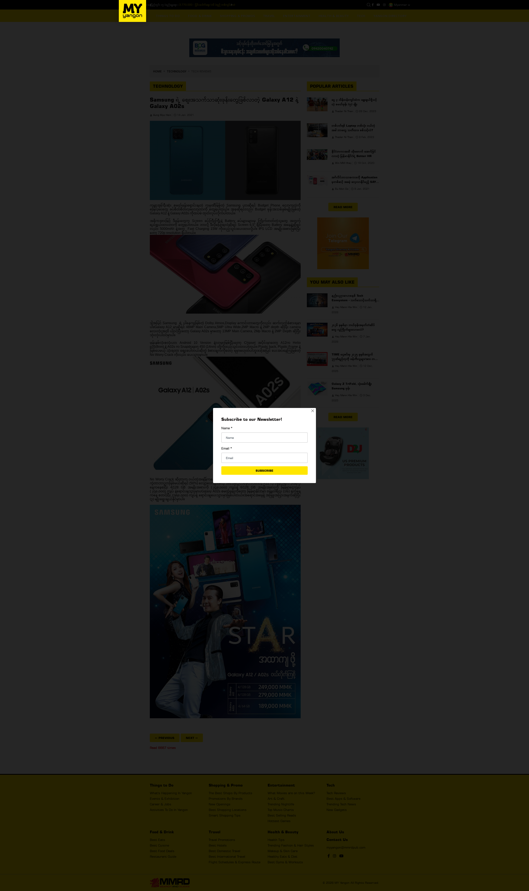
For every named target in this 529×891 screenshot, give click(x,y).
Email (226, 448)
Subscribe (264, 470)
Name (226, 428)
